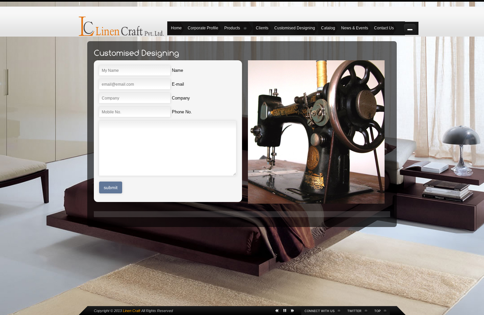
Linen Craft (131, 311)
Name (177, 70)
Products (232, 28)
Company (181, 98)
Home (176, 28)
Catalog (328, 28)
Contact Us (384, 28)
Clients (262, 28)
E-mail (178, 84)
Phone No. (182, 111)
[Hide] (410, 28)
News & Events (354, 28)
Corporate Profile (203, 28)
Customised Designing (294, 28)
